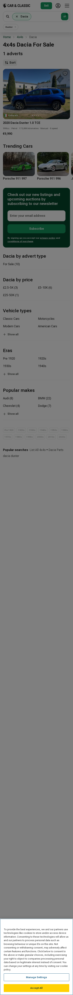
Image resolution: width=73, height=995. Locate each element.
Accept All (36, 988)
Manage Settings (36, 977)
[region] (36, 957)
